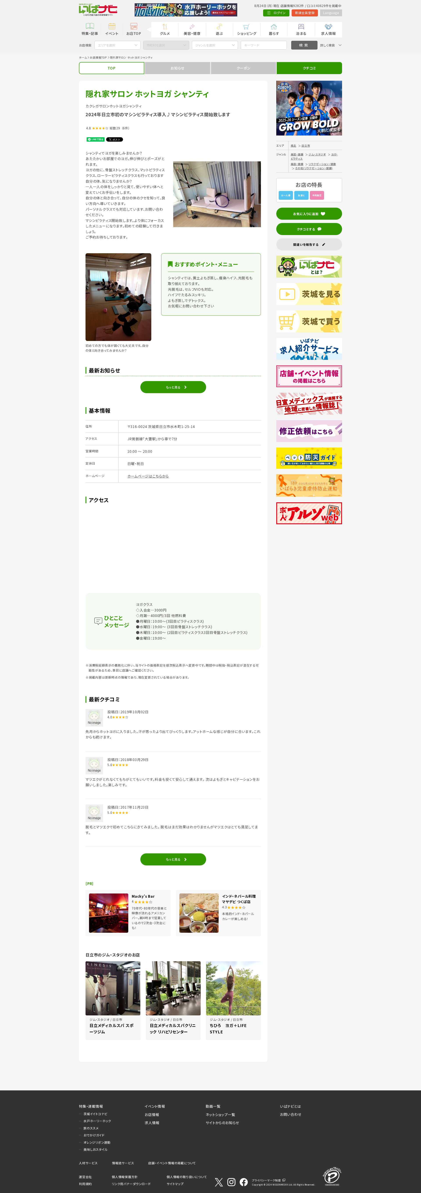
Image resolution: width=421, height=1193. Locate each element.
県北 (293, 145)
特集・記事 (90, 33)
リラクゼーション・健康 (322, 164)
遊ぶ (219, 33)
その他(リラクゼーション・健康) (314, 168)
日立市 (305, 145)
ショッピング (246, 33)
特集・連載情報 (91, 1106)
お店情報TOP (98, 57)
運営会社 (85, 1177)
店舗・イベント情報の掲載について (172, 1163)
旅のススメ (91, 1128)
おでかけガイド (94, 1135)
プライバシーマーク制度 (266, 1180)
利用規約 (85, 1184)
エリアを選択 (106, 45)
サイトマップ (175, 1184)
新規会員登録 (305, 13)
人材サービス (88, 1163)
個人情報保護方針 (125, 1177)
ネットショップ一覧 (220, 1114)
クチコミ (309, 68)
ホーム (83, 57)
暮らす (274, 33)
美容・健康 (192, 33)
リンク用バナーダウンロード (131, 1184)
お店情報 (152, 1114)
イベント (111, 33)
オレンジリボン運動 (97, 1142)
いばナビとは (290, 1106)
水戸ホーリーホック (97, 1121)
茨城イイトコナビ (95, 1114)
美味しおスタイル (95, 1149)
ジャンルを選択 (205, 45)
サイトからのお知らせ (222, 1122)
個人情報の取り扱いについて (187, 1177)
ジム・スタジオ (317, 154)
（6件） (125, 128)
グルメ (165, 33)
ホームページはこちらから (148, 476)
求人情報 (328, 33)
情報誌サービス (123, 1163)
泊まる (301, 33)
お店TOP (133, 33)
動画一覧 (213, 1106)
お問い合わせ (290, 1114)
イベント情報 (155, 1106)
